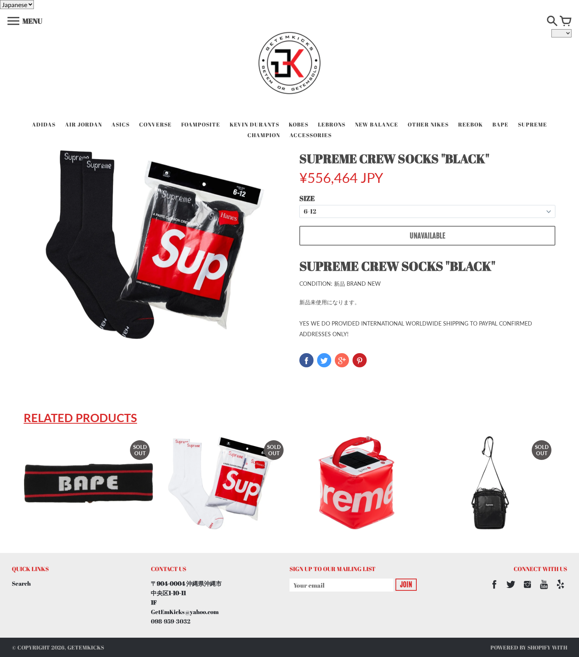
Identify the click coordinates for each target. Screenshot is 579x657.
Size (307, 198)
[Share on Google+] (342, 360)
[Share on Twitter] (324, 360)
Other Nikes (428, 124)
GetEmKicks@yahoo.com (185, 612)
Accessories (311, 135)
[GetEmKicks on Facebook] (494, 590)
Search (21, 583)
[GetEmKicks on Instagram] (527, 590)
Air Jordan (83, 124)
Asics (120, 124)
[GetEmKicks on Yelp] (560, 590)
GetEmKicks (85, 647)
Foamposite (200, 124)
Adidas (44, 124)
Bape (500, 124)
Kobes (298, 124)
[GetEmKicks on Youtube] (544, 590)
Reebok (470, 124)
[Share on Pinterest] (360, 360)
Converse (155, 124)
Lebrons (331, 124)
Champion (263, 135)
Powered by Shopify (520, 647)
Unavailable (427, 235)
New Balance (376, 124)
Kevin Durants (254, 124)
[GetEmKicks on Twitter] (511, 590)
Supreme (532, 124)
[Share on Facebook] (306, 360)
